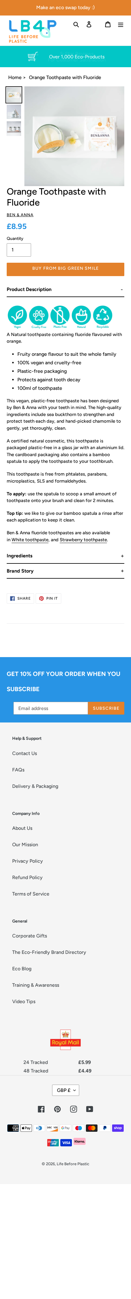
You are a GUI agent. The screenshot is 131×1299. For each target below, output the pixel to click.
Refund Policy (27, 877)
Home (15, 77)
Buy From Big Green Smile (65, 268)
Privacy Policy (27, 861)
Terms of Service (30, 894)
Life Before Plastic (73, 1164)
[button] (65, 289)
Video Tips (23, 1001)
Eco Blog (21, 969)
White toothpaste (30, 539)
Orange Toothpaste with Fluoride (65, 77)
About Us (22, 828)
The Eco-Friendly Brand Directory (49, 952)
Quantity (15, 238)
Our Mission (25, 844)
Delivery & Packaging (35, 786)
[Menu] (120, 24)
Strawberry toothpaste (83, 539)
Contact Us (24, 753)
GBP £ (63, 1090)
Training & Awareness (35, 985)
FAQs (18, 770)
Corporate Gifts (29, 936)
